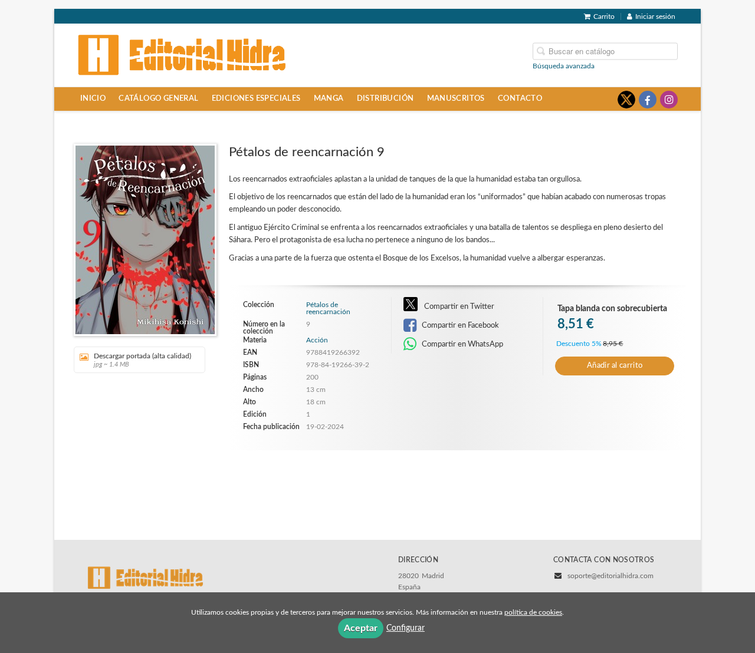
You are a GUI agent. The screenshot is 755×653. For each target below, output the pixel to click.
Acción (317, 340)
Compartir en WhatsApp (461, 344)
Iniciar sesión (655, 16)
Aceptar (361, 628)
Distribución (385, 98)
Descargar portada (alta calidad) (142, 360)
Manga (329, 98)
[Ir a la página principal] (182, 54)
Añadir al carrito (614, 366)
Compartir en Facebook (459, 325)
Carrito (604, 16)
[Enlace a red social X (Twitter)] (626, 99)
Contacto (520, 98)
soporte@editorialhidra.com (610, 575)
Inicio (93, 98)
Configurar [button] (405, 628)
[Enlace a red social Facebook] (647, 99)
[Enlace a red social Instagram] (669, 99)
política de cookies (533, 612)
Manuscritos (456, 98)
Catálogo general (158, 98)
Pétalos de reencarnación (328, 308)
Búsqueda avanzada (564, 65)
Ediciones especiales (256, 98)
